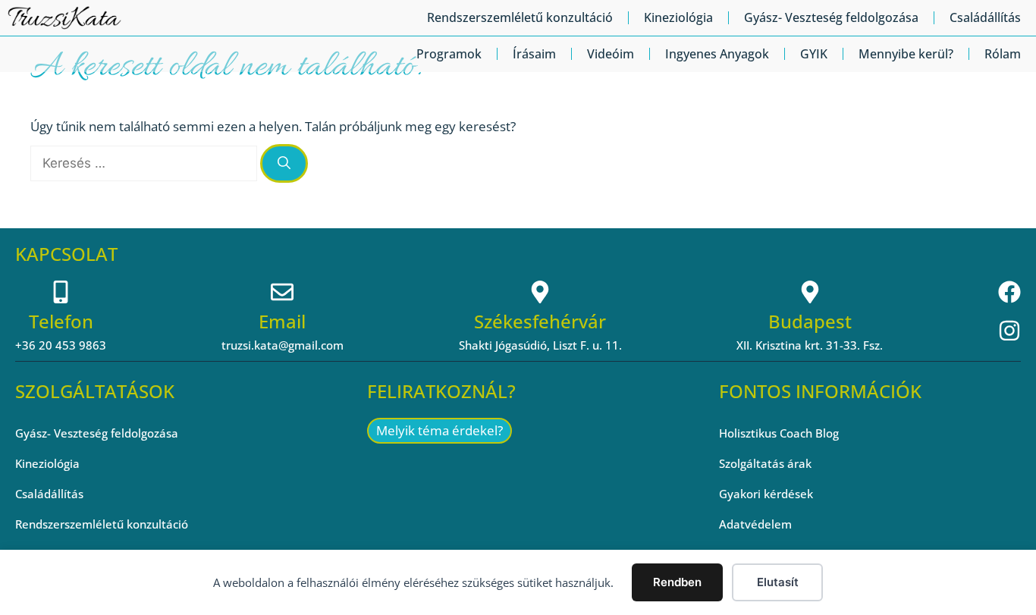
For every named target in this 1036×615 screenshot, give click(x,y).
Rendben (677, 582)
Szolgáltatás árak (765, 463)
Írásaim (534, 53)
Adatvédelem (755, 524)
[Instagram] (1009, 330)
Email (282, 321)
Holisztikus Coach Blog (779, 433)
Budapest (810, 321)
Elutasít (778, 582)
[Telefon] (60, 292)
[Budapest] (810, 292)
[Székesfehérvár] (540, 292)
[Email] (282, 292)
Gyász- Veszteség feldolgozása (831, 17)
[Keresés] (284, 164)
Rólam (1002, 53)
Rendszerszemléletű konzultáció (520, 17)
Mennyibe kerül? (906, 53)
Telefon (61, 321)
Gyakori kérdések (766, 493)
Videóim (610, 53)
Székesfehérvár (540, 321)
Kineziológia (678, 17)
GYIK (813, 53)
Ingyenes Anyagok (717, 53)
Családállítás (985, 17)
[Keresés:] (145, 162)
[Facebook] (1009, 292)
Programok (449, 53)
